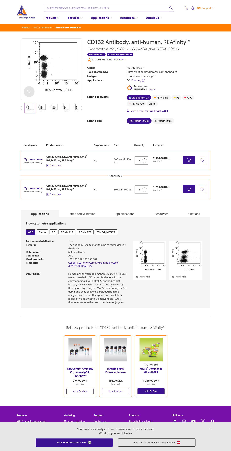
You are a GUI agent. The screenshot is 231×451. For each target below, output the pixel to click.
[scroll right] (82, 108)
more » (152, 89)
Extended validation (82, 214)
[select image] (30, 108)
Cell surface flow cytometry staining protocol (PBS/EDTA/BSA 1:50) (93, 264)
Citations (194, 214)
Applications (40, 214)
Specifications (125, 214)
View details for (149, 111)
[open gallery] (51, 69)
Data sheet (56, 165)
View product (80, 391)
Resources (161, 214)
